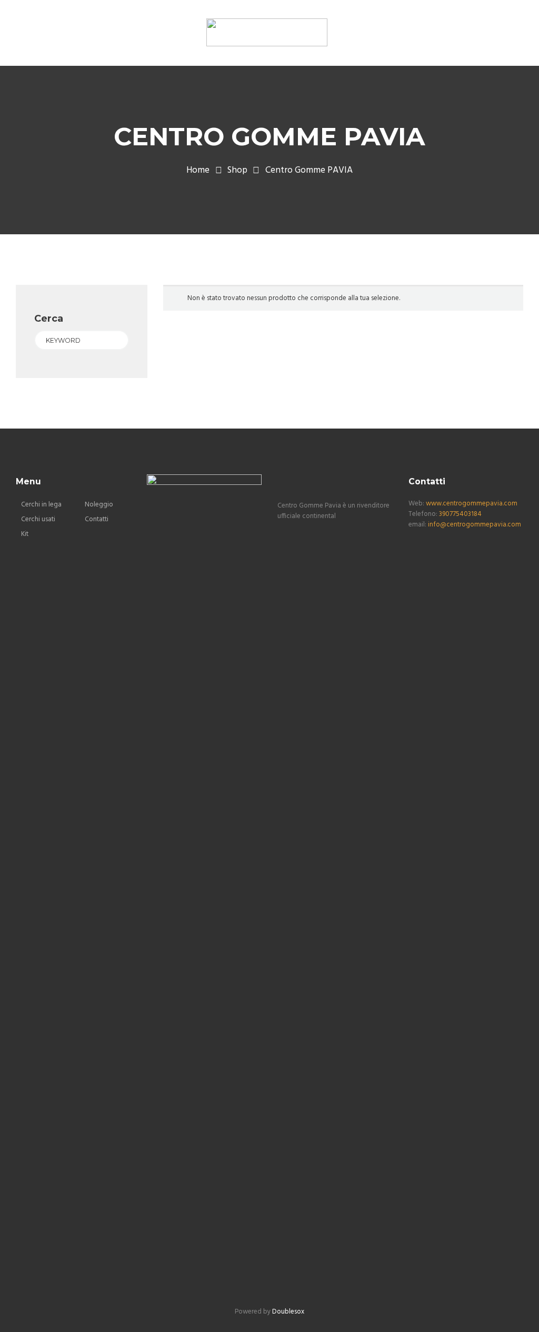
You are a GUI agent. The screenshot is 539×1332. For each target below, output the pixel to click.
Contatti (96, 519)
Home (197, 170)
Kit (24, 534)
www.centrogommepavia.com (471, 503)
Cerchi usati (38, 519)
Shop (237, 170)
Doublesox (288, 1311)
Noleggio (99, 504)
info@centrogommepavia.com (474, 524)
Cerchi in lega (41, 504)
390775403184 (460, 514)
